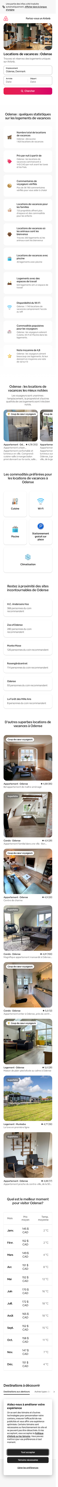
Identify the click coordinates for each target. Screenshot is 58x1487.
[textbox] (15, 82)
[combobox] (28, 71)
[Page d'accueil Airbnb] (6, 18)
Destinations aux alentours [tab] (17, 1391)
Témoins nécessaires (28, 1460)
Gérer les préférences (27, 1467)
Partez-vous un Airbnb (38, 18)
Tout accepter (28, 1452)
